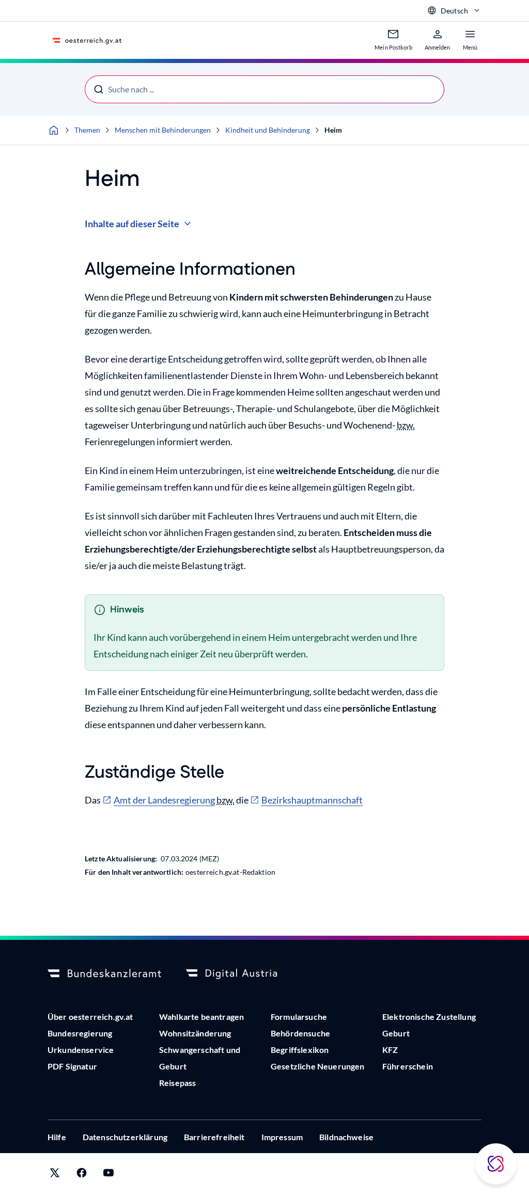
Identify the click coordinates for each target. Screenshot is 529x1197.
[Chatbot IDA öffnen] (496, 1164)
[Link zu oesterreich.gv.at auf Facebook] (81, 1175)
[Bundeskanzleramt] (104, 974)
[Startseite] (54, 130)
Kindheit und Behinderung (267, 129)
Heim (333, 129)
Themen (87, 129)
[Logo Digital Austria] (243, 974)
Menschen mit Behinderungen (163, 129)
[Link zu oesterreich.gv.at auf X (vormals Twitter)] (55, 1175)
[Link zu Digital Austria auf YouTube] (108, 1175)
